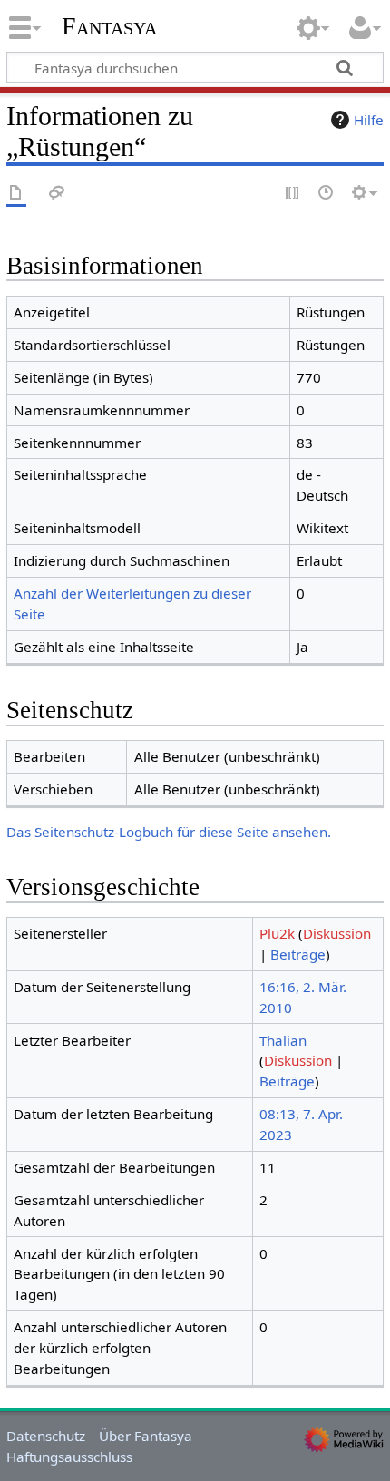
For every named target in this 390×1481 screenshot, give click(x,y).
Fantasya (109, 26)
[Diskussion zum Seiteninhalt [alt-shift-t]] (57, 193)
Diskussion (337, 933)
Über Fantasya (145, 1436)
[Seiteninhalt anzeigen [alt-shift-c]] (16, 193)
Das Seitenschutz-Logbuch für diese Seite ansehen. (168, 832)
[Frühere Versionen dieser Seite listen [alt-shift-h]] (326, 193)
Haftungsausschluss (69, 1456)
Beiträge (298, 954)
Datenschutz (45, 1436)
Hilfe (369, 120)
